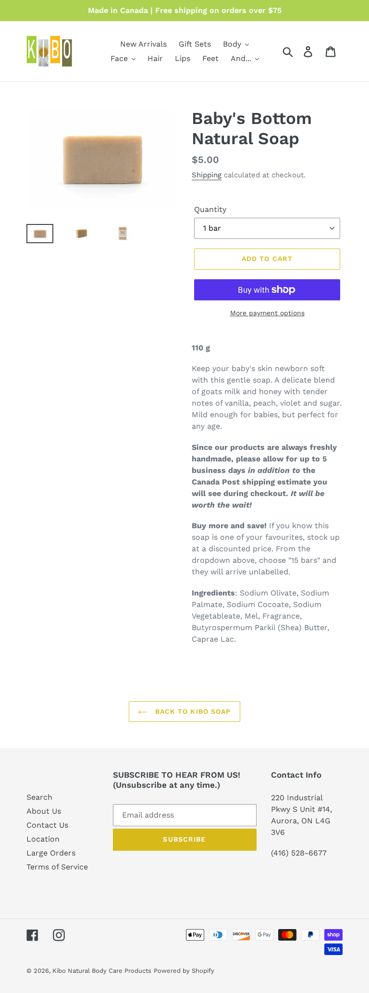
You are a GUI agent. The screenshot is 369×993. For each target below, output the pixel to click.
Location (43, 839)
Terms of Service (57, 866)
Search (39, 797)
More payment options (267, 313)
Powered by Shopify (184, 970)
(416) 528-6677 (299, 852)
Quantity (210, 209)
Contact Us (47, 825)
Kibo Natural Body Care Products (101, 970)
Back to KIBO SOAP (191, 711)
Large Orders (50, 852)
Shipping (206, 175)
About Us (43, 811)
